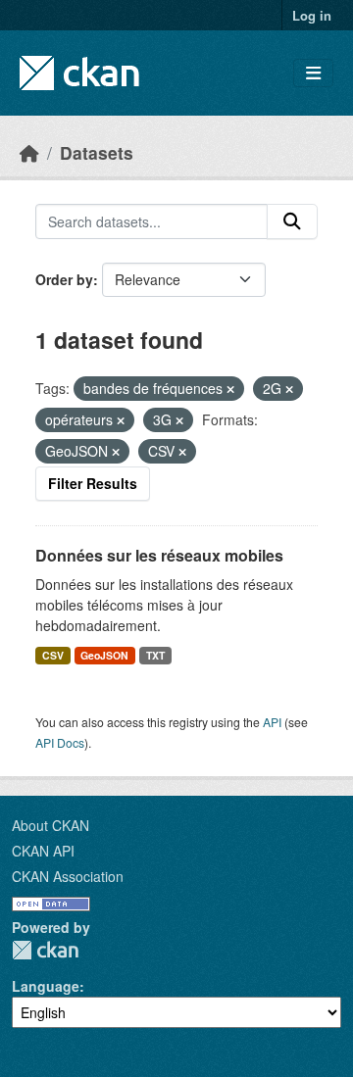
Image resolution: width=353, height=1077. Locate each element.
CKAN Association (68, 876)
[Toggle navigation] (313, 73)
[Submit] (292, 221)
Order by (64, 279)
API (272, 721)
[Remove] (230, 389)
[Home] (29, 152)
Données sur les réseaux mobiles (159, 555)
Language (45, 986)
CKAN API (43, 850)
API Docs (59, 742)
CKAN (45, 950)
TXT (155, 655)
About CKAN (50, 825)
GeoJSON (104, 655)
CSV (53, 655)
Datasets (96, 152)
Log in (311, 15)
